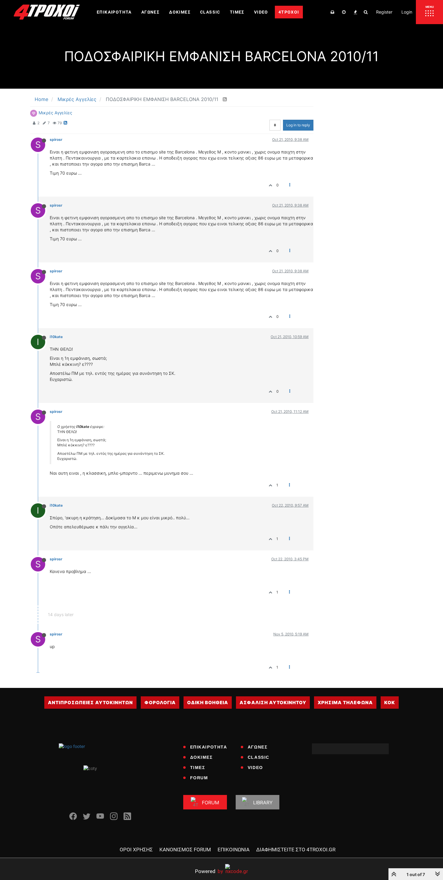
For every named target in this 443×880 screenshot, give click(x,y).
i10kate (56, 336)
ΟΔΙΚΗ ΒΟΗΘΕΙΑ (207, 702)
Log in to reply (298, 125)
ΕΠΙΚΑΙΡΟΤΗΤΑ (208, 747)
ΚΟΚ (389, 702)
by (209, 871)
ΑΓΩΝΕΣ (258, 747)
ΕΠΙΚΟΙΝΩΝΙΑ (234, 850)
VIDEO (255, 767)
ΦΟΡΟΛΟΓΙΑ (160, 702)
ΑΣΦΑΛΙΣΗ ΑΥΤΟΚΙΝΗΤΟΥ (273, 702)
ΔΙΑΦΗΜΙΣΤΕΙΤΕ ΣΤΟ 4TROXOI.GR (295, 850)
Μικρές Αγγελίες (55, 112)
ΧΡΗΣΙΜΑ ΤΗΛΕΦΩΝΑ (345, 702)
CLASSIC (258, 757)
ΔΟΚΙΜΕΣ (201, 757)
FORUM (199, 777)
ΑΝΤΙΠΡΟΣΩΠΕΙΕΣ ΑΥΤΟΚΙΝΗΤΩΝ (90, 702)
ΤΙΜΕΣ (197, 767)
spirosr (56, 139)
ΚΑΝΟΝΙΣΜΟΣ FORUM (185, 850)
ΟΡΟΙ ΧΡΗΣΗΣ (136, 850)
